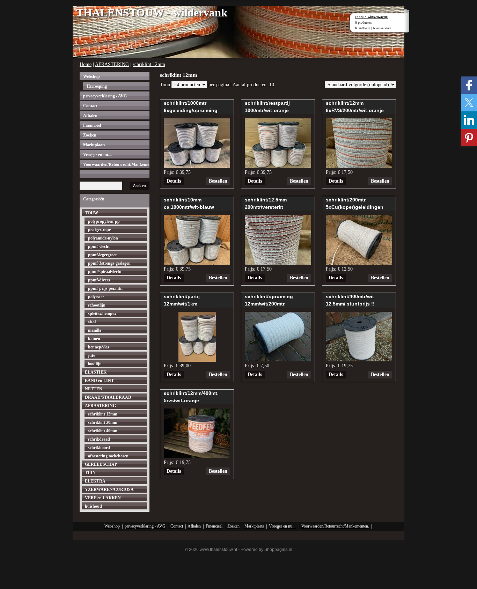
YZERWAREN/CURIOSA (109, 489)
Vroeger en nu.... (97, 154)
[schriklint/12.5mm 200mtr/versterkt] (278, 262)
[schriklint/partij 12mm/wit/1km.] (197, 359)
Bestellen (218, 181)
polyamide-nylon (103, 238)
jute (91, 355)
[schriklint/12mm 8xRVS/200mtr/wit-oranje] (359, 166)
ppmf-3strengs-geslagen (109, 263)
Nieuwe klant (382, 28)
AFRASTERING (112, 64)
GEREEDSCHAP (101, 464)
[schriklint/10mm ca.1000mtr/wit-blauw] (197, 262)
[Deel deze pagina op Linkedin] (469, 120)
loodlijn (95, 363)
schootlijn (96, 305)
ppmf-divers (99, 280)
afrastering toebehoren (108, 456)
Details (174, 181)
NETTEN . (94, 388)
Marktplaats (94, 144)
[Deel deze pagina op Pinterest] (469, 137)
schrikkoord (99, 447)
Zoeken (89, 135)
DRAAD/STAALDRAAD (108, 397)
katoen (94, 338)
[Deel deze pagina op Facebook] (469, 85)
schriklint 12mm (149, 64)
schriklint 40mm (102, 430)
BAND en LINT (99, 380)
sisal (92, 321)
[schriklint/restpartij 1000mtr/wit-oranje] (278, 166)
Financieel (92, 125)
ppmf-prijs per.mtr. (105, 288)
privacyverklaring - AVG (105, 96)
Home (85, 64)
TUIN (90, 472)
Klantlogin (362, 28)
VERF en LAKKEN (103, 497)
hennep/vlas (98, 347)
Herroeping (97, 86)
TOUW (91, 213)
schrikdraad (99, 439)
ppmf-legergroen (103, 254)
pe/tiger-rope (99, 229)
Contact (90, 105)
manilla (94, 330)
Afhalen (90, 115)
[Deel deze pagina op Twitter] (469, 102)
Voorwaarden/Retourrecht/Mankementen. (116, 164)
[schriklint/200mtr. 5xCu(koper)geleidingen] (359, 262)
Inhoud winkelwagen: (371, 17)
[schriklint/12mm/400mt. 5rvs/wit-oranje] (197, 456)
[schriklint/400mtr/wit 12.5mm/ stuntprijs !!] (359, 359)
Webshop (91, 76)
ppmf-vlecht (99, 246)
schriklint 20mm (102, 422)
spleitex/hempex (102, 313)
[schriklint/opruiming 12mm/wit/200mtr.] (278, 359)
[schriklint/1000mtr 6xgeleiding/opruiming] (197, 166)
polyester (96, 296)
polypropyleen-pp (104, 221)
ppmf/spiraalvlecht (105, 271)
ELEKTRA (95, 481)
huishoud (93, 506)
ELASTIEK (96, 372)
